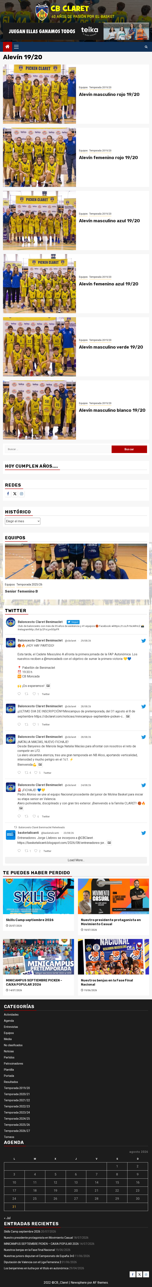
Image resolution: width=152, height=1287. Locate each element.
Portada (9, 1075)
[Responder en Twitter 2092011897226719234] (20, 816)
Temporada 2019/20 (100, 87)
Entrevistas (11, 1026)
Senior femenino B (21, 591)
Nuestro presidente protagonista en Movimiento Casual (111, 922)
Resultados (11, 1081)
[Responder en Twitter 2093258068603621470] (20, 725)
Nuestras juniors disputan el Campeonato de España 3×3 (39, 1256)
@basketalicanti (50, 833)
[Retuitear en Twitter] (15, 827)
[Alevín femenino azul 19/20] (39, 283)
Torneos (9, 1137)
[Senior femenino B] (76, 561)
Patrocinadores (13, 1063)
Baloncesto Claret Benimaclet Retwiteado (42, 827)
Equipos (83, 87)
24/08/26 (86, 785)
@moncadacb (53, 659)
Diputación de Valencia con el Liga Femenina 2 (32, 1262)
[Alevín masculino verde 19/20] (39, 346)
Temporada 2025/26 (29, 584)
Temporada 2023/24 (17, 1112)
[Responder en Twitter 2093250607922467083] (20, 773)
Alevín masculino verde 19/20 (111, 347)
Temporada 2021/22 (17, 1100)
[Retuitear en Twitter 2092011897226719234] (28, 816)
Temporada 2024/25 (17, 1118)
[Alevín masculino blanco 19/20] (39, 410)
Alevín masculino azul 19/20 (109, 220)
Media (8, 1039)
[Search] (146, 47)
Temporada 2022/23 (17, 1106)
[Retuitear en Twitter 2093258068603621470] (28, 725)
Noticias (9, 1051)
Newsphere (79, 1282)
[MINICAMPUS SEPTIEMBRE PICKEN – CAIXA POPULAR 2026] (38, 957)
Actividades (11, 1014)
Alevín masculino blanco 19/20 (112, 410)
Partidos (9, 1057)
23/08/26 (69, 833)
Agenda (9, 1020)
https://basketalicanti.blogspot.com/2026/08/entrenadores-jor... (61, 843)
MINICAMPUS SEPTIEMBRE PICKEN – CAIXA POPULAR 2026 (34, 982)
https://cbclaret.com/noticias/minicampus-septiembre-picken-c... (79, 716)
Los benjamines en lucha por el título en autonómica (36, 1268)
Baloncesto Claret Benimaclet (40, 640)
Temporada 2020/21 (17, 1094)
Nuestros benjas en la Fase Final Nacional (29, 1249)
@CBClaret (85, 838)
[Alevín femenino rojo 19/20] (39, 157)
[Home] (7, 47)
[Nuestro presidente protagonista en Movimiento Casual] (113, 896)
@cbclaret (70, 640)
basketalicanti (28, 833)
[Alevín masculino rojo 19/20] (39, 94)
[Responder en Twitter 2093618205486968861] (20, 694)
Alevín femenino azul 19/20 (108, 284)
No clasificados (13, 1045)
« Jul (7, 1218)
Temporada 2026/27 (17, 1130)
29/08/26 (86, 640)
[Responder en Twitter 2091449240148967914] (20, 851)
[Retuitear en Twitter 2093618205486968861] (28, 694)
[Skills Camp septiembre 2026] (38, 896)
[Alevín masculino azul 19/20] (39, 220)
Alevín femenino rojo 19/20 (108, 157)
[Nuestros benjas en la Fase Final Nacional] (113, 957)
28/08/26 (86, 706)
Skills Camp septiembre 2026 (30, 920)
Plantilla (9, 1069)
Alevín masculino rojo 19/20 (109, 94)
